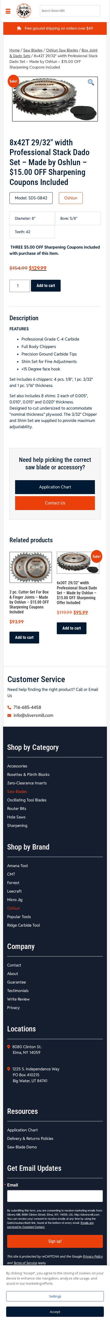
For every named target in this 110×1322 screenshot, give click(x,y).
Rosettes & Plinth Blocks (28, 774)
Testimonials (18, 990)
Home (14, 50)
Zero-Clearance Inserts (27, 783)
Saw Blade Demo (22, 1147)
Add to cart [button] (24, 637)
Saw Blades (32, 50)
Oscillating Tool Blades (27, 800)
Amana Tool (17, 865)
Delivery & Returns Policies (30, 1138)
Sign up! (55, 1241)
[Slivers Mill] (25, 11)
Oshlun (70, 198)
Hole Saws (16, 817)
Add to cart (46, 285)
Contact (14, 965)
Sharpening (17, 825)
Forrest (13, 882)
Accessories (17, 766)
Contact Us (55, 503)
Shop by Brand (28, 847)
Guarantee (16, 982)
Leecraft (14, 891)
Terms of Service (25, 1263)
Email (12, 1185)
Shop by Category (33, 747)
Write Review (18, 999)
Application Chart (55, 487)
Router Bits (16, 808)
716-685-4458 (27, 707)
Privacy (13, 1007)
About (12, 973)
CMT (11, 874)
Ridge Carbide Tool (23, 925)
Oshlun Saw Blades (62, 50)
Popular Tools (19, 916)
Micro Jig (15, 899)
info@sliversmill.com (33, 715)
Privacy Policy (93, 1256)
